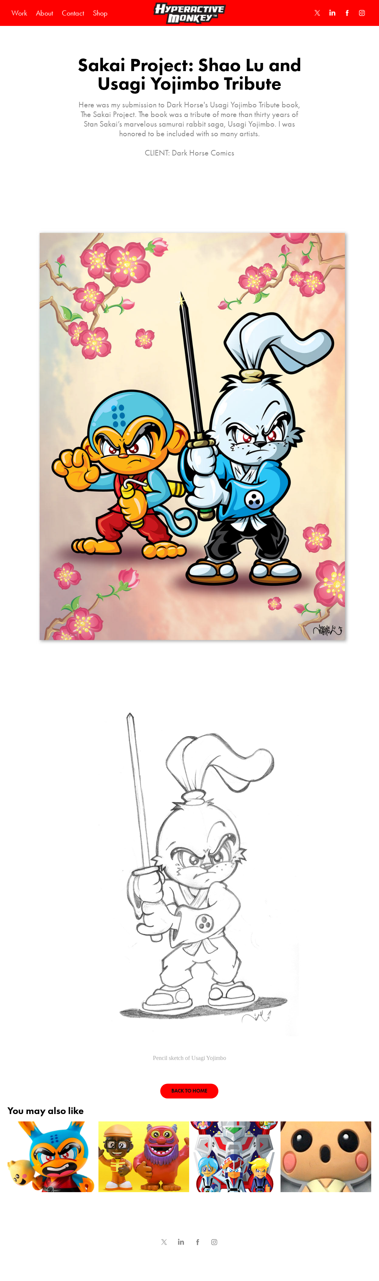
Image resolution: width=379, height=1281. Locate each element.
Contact (73, 13)
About (44, 13)
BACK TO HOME (189, 1091)
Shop (100, 13)
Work (19, 13)
